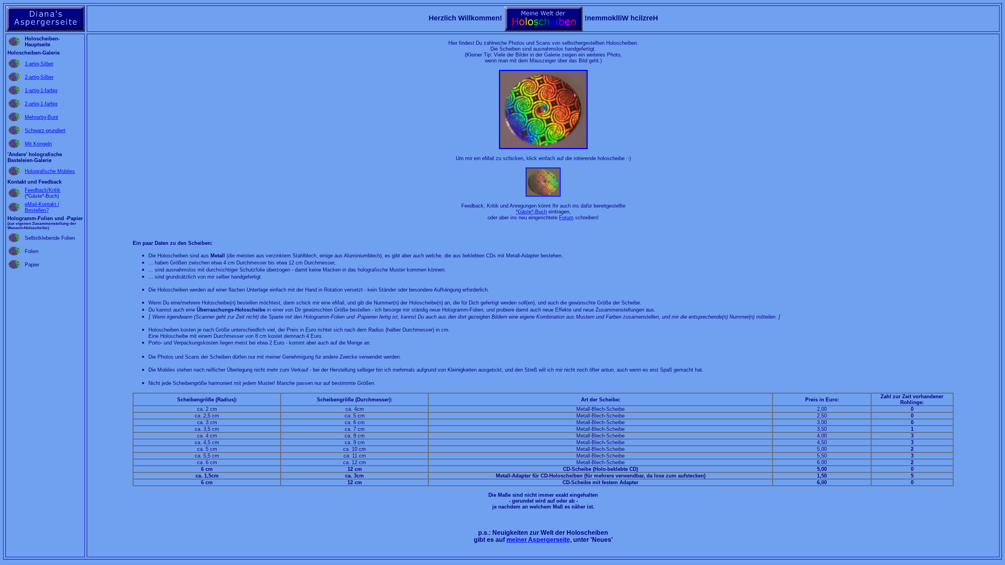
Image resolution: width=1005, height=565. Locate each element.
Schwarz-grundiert (45, 130)
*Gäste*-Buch (531, 212)
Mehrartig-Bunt (41, 117)
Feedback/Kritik (42, 190)
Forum (566, 218)
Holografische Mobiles (50, 171)
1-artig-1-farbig (41, 90)
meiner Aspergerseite (538, 539)
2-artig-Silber (39, 77)
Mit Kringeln (38, 144)
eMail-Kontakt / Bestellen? (42, 207)
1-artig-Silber (39, 64)
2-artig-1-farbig (41, 104)
